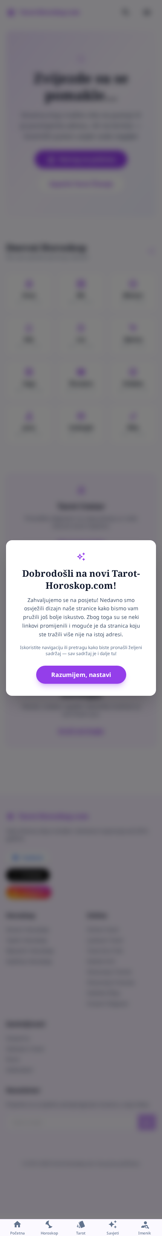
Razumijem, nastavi (81, 675)
